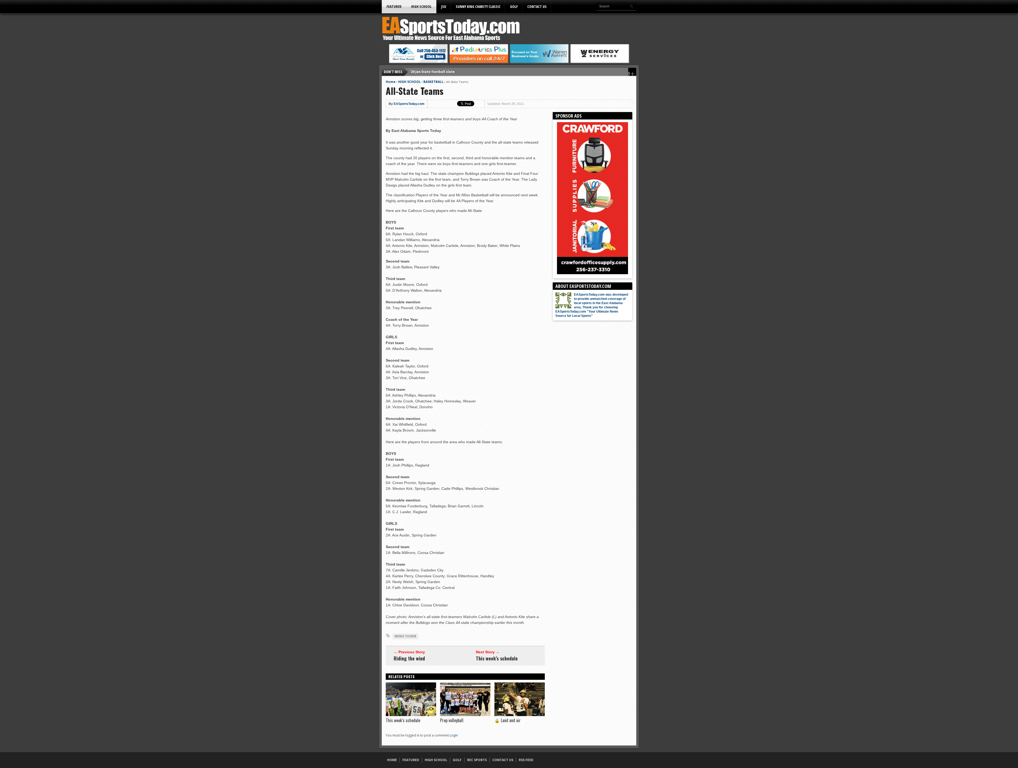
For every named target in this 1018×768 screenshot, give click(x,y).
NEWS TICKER (405, 636)
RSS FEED (526, 760)
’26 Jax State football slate (432, 71)
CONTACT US (537, 6)
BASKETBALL (433, 81)
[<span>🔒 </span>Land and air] (519, 715)
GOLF (514, 6)
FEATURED (394, 6)
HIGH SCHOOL (421, 6)
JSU (443, 6)
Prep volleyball (451, 720)
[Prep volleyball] (465, 715)
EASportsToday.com (409, 104)
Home (391, 81)
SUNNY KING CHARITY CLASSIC (478, 6)
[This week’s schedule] (411, 715)
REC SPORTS (477, 760)
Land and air (507, 720)
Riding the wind (409, 658)
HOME (392, 760)
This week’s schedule (497, 658)
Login (454, 735)
